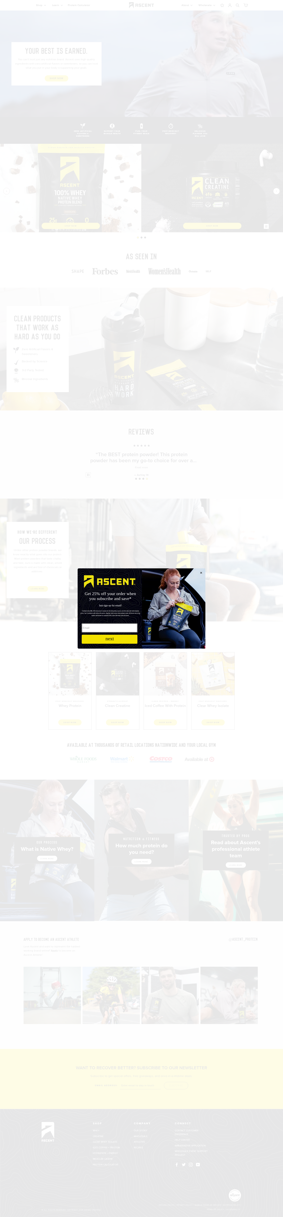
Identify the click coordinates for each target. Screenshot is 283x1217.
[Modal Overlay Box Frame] (141, 608)
